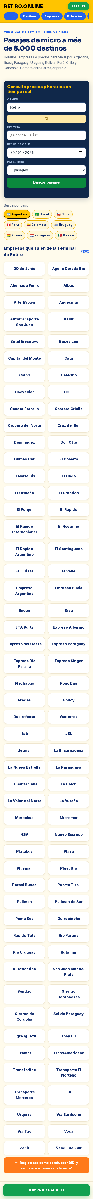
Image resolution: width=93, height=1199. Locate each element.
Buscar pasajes (46, 182)
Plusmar (24, 868)
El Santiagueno (69, 549)
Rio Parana (69, 935)
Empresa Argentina (24, 591)
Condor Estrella (24, 409)
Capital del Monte (24, 358)
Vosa (68, 1131)
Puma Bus (24, 918)
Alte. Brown (24, 302)
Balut (69, 319)
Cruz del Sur (68, 425)
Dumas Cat (24, 459)
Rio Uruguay (24, 952)
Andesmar (68, 302)
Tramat (24, 1053)
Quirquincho (68, 918)
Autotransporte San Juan (24, 322)
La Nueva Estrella (24, 767)
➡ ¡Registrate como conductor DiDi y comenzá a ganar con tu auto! (46, 1165)
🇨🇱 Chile (63, 214)
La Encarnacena (68, 750)
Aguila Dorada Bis (68, 268)
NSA (24, 834)
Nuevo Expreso (69, 834)
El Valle (68, 571)
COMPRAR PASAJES (46, 1190)
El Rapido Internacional (24, 529)
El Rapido (68, 509)
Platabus (24, 851)
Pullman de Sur (69, 901)
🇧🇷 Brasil (42, 214)
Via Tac (24, 1131)
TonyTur (68, 1036)
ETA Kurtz (24, 627)
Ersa (69, 610)
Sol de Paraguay (68, 1014)
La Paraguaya (68, 767)
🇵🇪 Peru (13, 225)
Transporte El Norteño (68, 1073)
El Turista (24, 571)
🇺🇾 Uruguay (63, 225)
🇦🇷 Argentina (17, 214)
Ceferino (69, 375)
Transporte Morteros (24, 1095)
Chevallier (24, 392)
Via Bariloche (68, 1114)
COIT (68, 392)
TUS (69, 1092)
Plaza (69, 851)
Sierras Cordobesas (68, 994)
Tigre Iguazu (24, 1036)
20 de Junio (24, 268)
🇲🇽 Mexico (66, 235)
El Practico (69, 493)
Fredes (24, 700)
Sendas (24, 991)
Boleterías (75, 16)
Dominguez (24, 442)
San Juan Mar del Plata (69, 972)
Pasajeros (15, 162)
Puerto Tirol (69, 885)
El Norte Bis (24, 476)
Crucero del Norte (24, 425)
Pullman (24, 901)
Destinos (30, 16)
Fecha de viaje (18, 144)
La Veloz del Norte (24, 801)
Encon (24, 610)
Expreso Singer (69, 660)
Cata (68, 358)
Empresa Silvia (68, 588)
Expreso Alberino (68, 627)
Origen (12, 99)
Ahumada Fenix (24, 285)
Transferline (24, 1070)
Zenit (24, 1148)
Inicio (11, 16)
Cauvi (24, 375)
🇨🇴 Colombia (36, 225)
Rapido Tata (24, 935)
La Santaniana (24, 784)
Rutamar (69, 952)
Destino (13, 127)
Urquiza (24, 1114)
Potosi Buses (24, 885)
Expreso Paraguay (69, 644)
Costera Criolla (69, 409)
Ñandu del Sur (69, 1148)
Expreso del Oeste (24, 644)
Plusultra (68, 868)
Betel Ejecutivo (24, 341)
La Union (69, 784)
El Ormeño (24, 493)
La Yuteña (69, 801)
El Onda (69, 476)
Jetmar (24, 750)
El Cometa (68, 459)
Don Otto (68, 442)
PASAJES (78, 6)
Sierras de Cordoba (24, 1017)
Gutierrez (68, 716)
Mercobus (24, 817)
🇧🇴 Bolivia (14, 235)
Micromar (69, 817)
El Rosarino (68, 526)
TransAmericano (68, 1053)
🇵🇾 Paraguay (40, 235)
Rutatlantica (24, 969)
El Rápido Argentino (24, 552)
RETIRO (23, 6)
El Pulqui (24, 509)
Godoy (69, 700)
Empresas (51, 16)
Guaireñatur (24, 716)
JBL (68, 733)
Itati (24, 733)
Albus (68, 285)
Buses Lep (68, 341)
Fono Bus (68, 683)
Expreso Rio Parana (24, 663)
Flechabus (24, 683)
